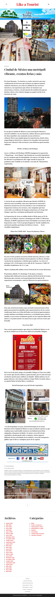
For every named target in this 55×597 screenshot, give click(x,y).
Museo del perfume (45, 472)
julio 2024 (8, 566)
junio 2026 (9, 526)
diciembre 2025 (10, 537)
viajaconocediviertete (11, 474)
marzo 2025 (9, 552)
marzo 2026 (9, 532)
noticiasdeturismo (16, 473)
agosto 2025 (9, 544)
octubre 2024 (9, 561)
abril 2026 (8, 530)
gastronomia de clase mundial (32, 470)
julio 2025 (8, 545)
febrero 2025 (9, 554)
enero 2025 (9, 556)
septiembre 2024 (10, 563)
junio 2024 (9, 568)
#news (6, 470)
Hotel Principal (45, 470)
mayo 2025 (9, 549)
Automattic (39, 595)
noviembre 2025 (10, 538)
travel (36, 473)
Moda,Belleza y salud (37, 528)
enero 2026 (9, 535)
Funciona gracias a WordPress (20, 595)
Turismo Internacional (37, 533)
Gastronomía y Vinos (37, 526)
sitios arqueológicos (28, 473)
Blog (32, 523)
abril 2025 (8, 551)
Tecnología (34, 532)
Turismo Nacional (36, 535)
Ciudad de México (17, 470)
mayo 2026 (9, 528)
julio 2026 (8, 525)
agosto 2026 (9, 523)
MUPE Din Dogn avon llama (32, 472)
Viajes (19, 474)
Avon (10, 470)
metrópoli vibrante (18, 472)
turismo (41, 473)
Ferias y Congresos (36, 525)
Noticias (6, 66)
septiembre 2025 (10, 542)
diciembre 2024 (10, 557)
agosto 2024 (9, 564)
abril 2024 (8, 571)
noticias (7, 473)
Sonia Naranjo (10, 466)
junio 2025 (9, 547)
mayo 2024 (9, 569)
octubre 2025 (9, 540)
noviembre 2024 (10, 559)
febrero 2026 (9, 533)
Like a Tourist (27, 4)
